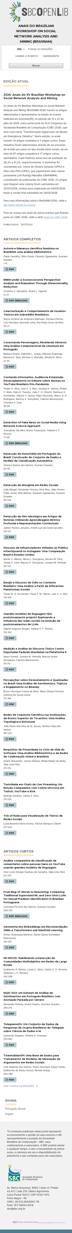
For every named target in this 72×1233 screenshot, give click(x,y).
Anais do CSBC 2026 (55, 217)
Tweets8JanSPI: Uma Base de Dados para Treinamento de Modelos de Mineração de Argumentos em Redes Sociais (31, 1059)
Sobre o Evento (26, 56)
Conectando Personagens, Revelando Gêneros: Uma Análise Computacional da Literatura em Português (35, 346)
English (9, 1113)
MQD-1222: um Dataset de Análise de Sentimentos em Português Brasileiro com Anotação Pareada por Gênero (31, 996)
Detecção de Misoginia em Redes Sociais (30, 485)
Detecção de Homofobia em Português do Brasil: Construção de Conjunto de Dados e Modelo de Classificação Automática (32, 457)
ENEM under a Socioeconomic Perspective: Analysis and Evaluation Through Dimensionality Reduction (35, 283)
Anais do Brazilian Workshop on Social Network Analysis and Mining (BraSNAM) (36, 34)
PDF (11, 269)
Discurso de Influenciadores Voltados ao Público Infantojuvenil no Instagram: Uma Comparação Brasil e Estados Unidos (35, 551)
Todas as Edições (40, 49)
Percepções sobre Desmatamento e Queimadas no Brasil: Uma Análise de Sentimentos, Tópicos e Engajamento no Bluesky (35, 683)
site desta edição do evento (19, 204)
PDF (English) (17, 300)
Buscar (36, 65)
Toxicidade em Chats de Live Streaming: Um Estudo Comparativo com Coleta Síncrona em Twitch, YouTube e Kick (33, 788)
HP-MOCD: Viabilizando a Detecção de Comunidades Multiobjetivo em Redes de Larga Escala (35, 962)
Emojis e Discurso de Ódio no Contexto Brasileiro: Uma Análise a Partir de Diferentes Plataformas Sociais (33, 586)
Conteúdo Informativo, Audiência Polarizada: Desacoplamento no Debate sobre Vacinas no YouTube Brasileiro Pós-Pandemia (34, 381)
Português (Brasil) (15, 1108)
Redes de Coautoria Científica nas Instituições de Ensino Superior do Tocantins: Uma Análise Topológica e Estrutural (34, 718)
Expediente (51, 56)
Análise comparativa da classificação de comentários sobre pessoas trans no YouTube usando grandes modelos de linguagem (34, 864)
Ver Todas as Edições (18, 1086)
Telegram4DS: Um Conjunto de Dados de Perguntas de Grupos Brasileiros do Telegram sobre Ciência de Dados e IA (33, 1028)
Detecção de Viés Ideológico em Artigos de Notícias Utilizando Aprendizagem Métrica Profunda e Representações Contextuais (32, 520)
